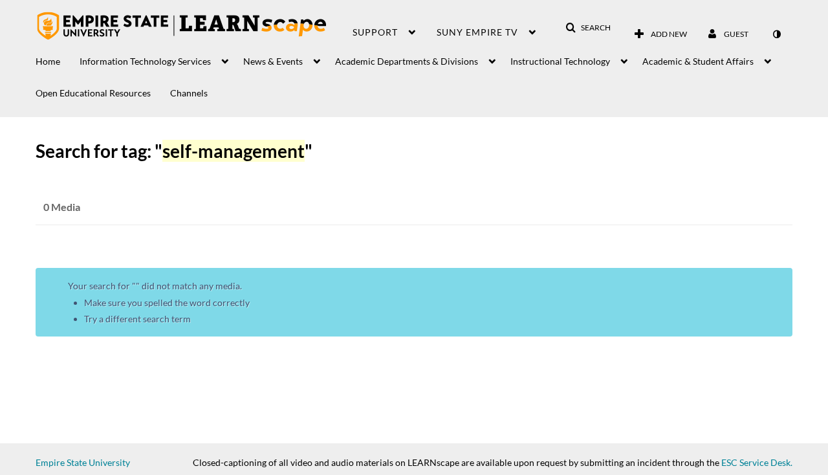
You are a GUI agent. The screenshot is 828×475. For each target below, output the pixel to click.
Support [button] (375, 32)
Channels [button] (189, 92)
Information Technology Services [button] (145, 61)
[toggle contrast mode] (776, 34)
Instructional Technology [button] (560, 61)
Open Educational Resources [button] (93, 92)
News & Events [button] (273, 61)
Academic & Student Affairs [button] (698, 61)
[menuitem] (58, 58)
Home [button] (48, 61)
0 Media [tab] (61, 207)
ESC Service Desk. (756, 462)
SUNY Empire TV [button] (477, 32)
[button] (588, 27)
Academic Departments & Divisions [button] (406, 61)
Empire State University (83, 462)
